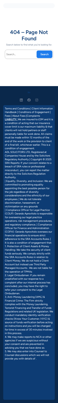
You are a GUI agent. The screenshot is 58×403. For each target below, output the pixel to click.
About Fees (19, 115)
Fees (7, 115)
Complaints (33, 115)
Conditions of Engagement (34, 112)
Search (44, 54)
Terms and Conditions (17, 108)
